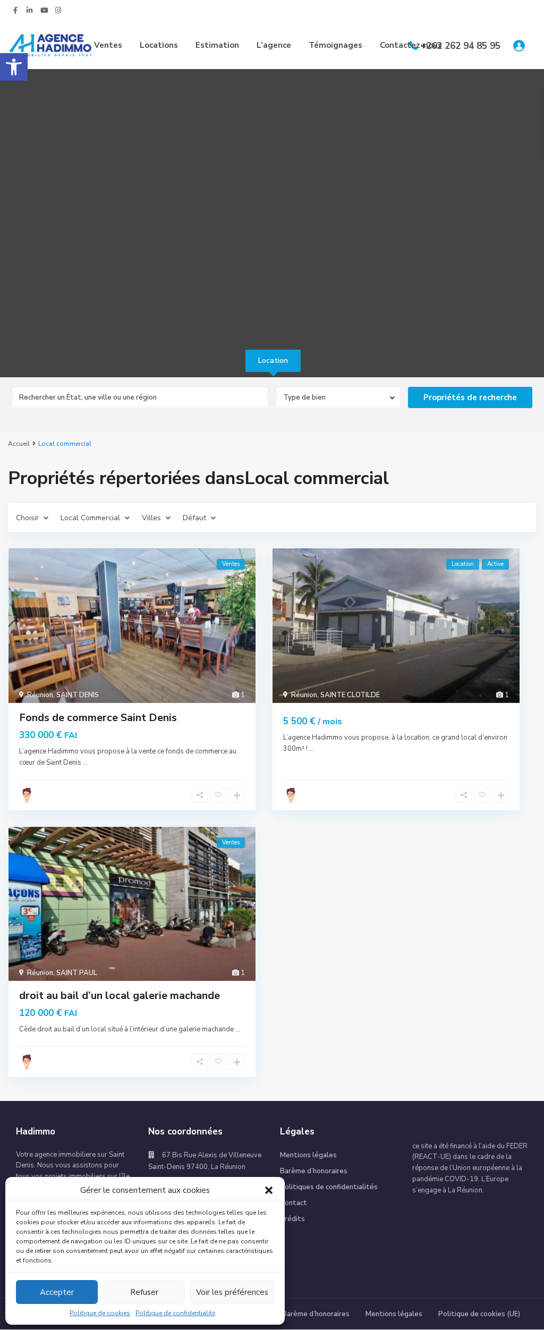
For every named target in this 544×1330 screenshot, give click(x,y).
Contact (293, 1203)
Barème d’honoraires (313, 1171)
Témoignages (335, 45)
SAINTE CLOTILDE (350, 695)
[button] (14, 67)
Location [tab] (273, 360)
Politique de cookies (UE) (479, 1314)
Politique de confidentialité (175, 1313)
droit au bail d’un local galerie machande (119, 995)
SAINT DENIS (77, 695)
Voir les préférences (232, 1292)
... (85, 762)
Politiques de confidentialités (329, 1187)
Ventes (108, 45)
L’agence (274, 45)
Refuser (144, 1292)
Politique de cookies (100, 1313)
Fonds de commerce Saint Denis (98, 717)
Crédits (292, 1219)
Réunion (40, 695)
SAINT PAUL (76, 973)
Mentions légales (308, 1155)
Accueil (19, 443)
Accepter (57, 1292)
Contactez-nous (411, 45)
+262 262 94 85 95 (460, 46)
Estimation (217, 45)
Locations (159, 45)
